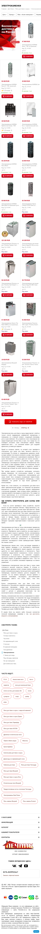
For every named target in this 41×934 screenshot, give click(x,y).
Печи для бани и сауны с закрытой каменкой (17, 710)
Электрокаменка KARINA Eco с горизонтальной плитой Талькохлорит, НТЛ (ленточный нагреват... (30, 125)
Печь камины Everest (29, 801)
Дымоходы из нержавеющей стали (14, 759)
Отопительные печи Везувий (12, 783)
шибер (27, 696)
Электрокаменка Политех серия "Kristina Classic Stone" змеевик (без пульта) (31, 363)
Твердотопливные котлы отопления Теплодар (17, 789)
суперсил (6, 696)
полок (29, 691)
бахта (31, 679)
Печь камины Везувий (10, 801)
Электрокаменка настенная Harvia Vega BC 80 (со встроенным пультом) (30, 244)
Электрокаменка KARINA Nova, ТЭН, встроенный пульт (29, 45)
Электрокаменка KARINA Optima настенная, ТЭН (9, 125)
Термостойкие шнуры (10, 740)
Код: (23, 48)
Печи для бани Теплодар (28, 765)
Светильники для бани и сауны (13, 753)
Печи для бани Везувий (11, 771)
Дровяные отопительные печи (13, 734)
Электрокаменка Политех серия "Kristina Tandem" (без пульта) (10, 403)
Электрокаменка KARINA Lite (31, 84)
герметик (6, 685)
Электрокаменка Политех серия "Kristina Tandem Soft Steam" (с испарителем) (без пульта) (10, 244)
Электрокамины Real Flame (12, 795)
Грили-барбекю (8, 747)
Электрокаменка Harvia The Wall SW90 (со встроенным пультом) (9, 323)
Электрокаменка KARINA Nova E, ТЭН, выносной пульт (9, 85)
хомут (17, 696)
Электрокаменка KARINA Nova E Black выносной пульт (29, 164)
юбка (5, 702)
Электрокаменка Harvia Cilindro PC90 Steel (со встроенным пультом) (29, 204)
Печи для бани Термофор (11, 722)
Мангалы (25, 740)
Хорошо (36, 931)
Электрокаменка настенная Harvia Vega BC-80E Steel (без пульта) (30, 284)
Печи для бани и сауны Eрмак (13, 716)
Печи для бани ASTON (10, 728)
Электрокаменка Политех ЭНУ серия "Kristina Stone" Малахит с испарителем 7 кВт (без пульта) (30, 323)
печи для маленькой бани (23, 685)
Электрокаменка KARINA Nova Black (9, 164)
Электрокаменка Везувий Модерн (9, 363)
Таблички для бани (9, 765)
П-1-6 (5, 679)
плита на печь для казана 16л (13, 691)
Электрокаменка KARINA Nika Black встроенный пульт (10, 204)
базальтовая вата (18, 679)
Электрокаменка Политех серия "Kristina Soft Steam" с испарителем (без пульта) (10, 284)
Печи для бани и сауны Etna (12, 777)
